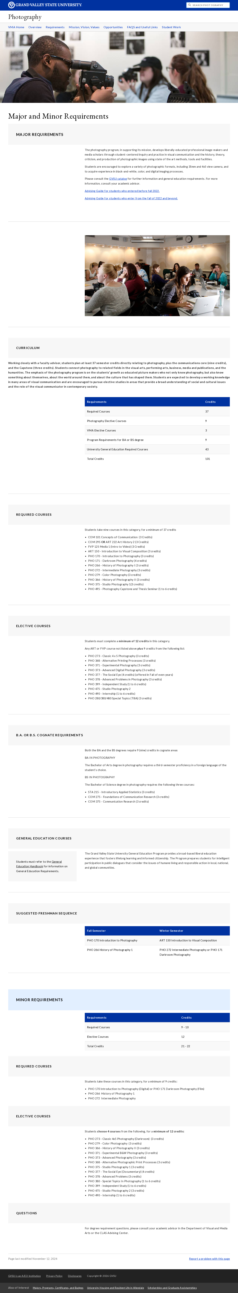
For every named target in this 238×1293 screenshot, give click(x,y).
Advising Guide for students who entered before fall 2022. (122, 191)
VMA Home (16, 27)
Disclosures (75, 1275)
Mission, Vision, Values (84, 27)
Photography (25, 16)
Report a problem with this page (209, 1258)
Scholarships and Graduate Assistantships (172, 1287)
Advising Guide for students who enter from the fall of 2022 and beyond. (131, 198)
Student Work (171, 27)
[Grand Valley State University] (45, 7)
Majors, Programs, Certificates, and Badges (58, 1287)
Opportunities (113, 27)
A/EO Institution (24, 1275)
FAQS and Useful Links (142, 27)
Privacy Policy (54, 1275)
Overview (35, 27)
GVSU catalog (118, 178)
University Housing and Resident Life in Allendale (115, 1287)
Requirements (55, 27)
